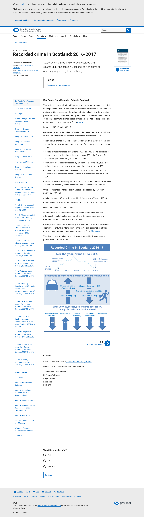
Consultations (75, 36)
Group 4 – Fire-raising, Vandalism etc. (23, 150)
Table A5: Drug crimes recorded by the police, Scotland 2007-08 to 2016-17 (24, 335)
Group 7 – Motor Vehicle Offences (24, 176)
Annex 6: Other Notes (22, 416)
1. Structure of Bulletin (23, 109)
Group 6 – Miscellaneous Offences (24, 168)
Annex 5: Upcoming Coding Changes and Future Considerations (25, 407)
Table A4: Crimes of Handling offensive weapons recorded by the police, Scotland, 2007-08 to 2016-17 (25, 322)
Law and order (22, 70)
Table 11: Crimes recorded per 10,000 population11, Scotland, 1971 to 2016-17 (24, 263)
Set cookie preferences (67, 20)
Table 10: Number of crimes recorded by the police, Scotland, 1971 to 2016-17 (25, 253)
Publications (41, 36)
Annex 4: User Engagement (25, 400)
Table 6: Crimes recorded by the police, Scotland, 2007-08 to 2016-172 (25, 207)
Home (15, 42)
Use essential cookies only (44, 20)
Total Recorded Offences (24, 162)
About (15, 36)
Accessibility (17, 496)
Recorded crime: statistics (58, 85)
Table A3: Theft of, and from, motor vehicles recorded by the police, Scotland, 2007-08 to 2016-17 (25, 306)
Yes (49, 455)
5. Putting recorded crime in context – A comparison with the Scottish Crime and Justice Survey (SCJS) (25, 191)
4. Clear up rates (21, 182)
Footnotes (18, 436)
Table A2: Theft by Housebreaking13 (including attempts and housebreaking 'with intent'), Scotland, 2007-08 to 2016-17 (25, 290)
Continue (48, 475)
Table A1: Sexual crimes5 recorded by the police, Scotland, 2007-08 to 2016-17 (25, 275)
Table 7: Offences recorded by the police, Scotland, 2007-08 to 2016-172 (25, 217)
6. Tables (18, 200)
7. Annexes (19, 377)
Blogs (85, 36)
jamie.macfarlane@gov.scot (79, 361)
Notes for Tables (21, 372)
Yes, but (51, 466)
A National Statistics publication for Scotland (24, 429)
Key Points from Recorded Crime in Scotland (24, 102)
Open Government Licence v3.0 (49, 506)
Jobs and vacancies (68, 496)
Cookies (42, 496)
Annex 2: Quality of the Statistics (23, 384)
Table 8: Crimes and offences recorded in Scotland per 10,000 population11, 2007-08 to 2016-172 (24, 230)
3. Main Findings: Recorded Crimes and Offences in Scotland (25, 121)
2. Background (20, 114)
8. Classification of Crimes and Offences (24, 422)
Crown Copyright (53, 496)
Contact (34, 496)
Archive (26, 496)
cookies (23, 4)
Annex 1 (81, 122)
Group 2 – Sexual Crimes (24, 137)
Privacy (79, 496)
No (49, 461)
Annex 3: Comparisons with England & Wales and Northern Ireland (25, 392)
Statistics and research (57, 36)
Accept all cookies (21, 20)
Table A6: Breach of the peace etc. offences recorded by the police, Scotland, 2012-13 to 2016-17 (25, 350)
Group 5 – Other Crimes (23, 157)
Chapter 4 (95, 231)
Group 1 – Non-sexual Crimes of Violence (23, 130)
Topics (23, 36)
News (31, 36)
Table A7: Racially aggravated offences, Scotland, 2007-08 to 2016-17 (25, 363)
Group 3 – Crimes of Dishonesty (22, 143)
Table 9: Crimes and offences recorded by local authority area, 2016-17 (24, 243)
